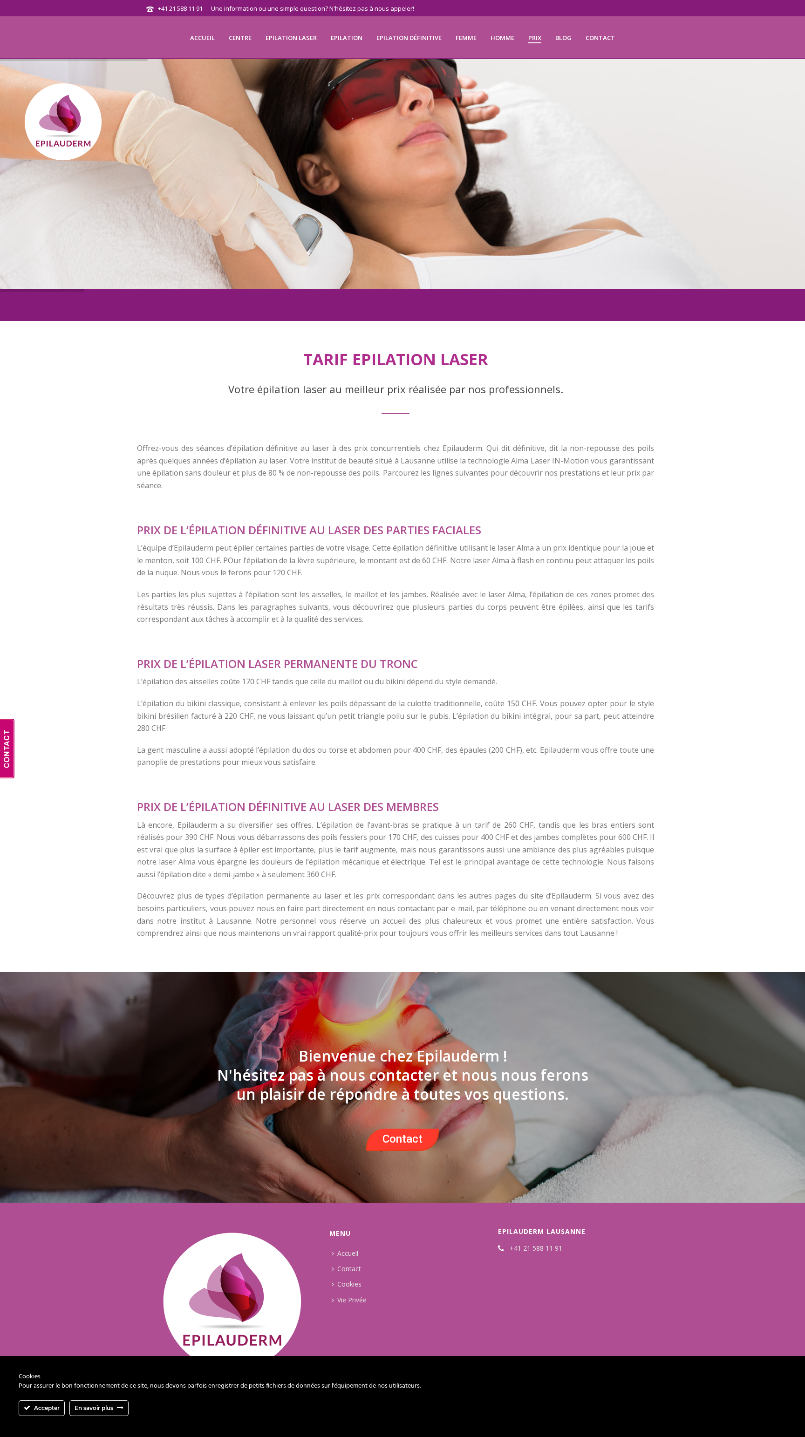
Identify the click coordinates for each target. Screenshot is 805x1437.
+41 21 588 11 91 (180, 8)
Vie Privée (352, 1299)
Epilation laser (291, 38)
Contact (600, 38)
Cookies (349, 1284)
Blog (563, 38)
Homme (502, 38)
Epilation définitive (409, 38)
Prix (534, 38)
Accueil (202, 38)
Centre (240, 38)
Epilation (346, 38)
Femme (466, 38)
